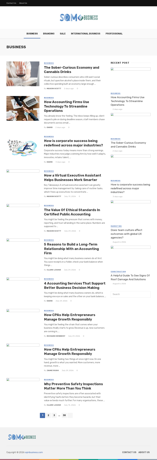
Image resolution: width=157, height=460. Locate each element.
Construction (118, 272)
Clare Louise (54, 270)
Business (32, 33)
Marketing (116, 226)
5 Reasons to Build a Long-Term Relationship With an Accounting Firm (71, 248)
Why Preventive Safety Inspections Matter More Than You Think (73, 386)
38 (64, 415)
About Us (23, 3)
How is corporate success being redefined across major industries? (73, 143)
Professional (114, 33)
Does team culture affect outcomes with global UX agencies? (126, 233)
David (50, 127)
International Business (85, 33)
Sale (63, 33)
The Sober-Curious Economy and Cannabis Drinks (71, 70)
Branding (48, 33)
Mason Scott (54, 88)
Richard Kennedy (56, 336)
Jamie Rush (53, 370)
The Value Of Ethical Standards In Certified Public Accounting (72, 212)
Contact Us (11, 3)
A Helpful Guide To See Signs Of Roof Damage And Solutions (130, 277)
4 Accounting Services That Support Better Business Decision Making (74, 285)
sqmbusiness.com (34, 452)
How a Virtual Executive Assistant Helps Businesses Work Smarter (72, 177)
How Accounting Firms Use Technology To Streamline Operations (66, 106)
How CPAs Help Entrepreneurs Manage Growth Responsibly (69, 317)
